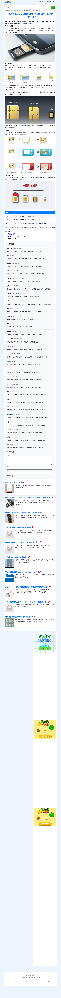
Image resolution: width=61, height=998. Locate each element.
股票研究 (49, 1)
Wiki (36, 1)
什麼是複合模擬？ (11, 234)
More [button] (54, 1)
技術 (32, 1)
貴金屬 (43, 1)
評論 (8, 455)
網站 (8, 470)
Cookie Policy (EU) (46, 981)
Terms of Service (34, 981)
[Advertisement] (45, 663)
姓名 (8, 466)
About (10, 981)
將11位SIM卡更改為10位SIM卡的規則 (16, 236)
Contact (16, 981)
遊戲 (40, 1)
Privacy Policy (24, 981)
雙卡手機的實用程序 (11, 238)
